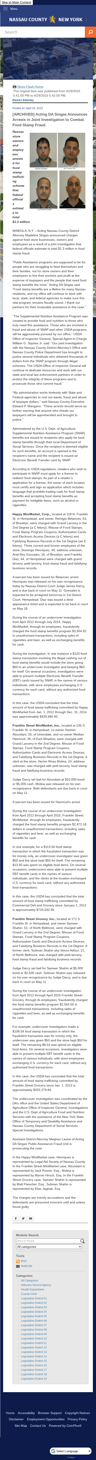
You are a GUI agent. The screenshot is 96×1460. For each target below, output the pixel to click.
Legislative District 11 (34, 1343)
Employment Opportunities (46, 1419)
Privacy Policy (77, 1419)
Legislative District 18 (34, 1374)
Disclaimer (16, 1419)
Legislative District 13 (34, 1352)
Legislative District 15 (34, 1361)
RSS (24, 1261)
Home (10, 1413)
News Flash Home (30, 86)
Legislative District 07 (34, 1325)
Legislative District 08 (34, 1329)
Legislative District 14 (34, 1356)
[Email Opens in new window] (30, 1219)
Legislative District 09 (34, 1334)
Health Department (32, 1289)
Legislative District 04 (34, 1311)
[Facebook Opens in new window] (16, 1219)
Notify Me (26, 1266)
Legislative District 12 (34, 1347)
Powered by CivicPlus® (65, 1425)
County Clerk (29, 1294)
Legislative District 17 (34, 1370)
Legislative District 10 (34, 1338)
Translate (82, 1457)
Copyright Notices (77, 1413)
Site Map (21, 1425)
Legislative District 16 (34, 1365)
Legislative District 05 (34, 1316)
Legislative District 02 (34, 1303)
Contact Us (38, 1425)
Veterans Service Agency (36, 1285)
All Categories (29, 1280)
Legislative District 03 (34, 1307)
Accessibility (26, 1413)
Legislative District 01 (34, 1298)
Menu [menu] (13, 8)
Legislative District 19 (34, 1378)
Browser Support (50, 1413)
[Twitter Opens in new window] (23, 1219)
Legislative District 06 (34, 1320)
